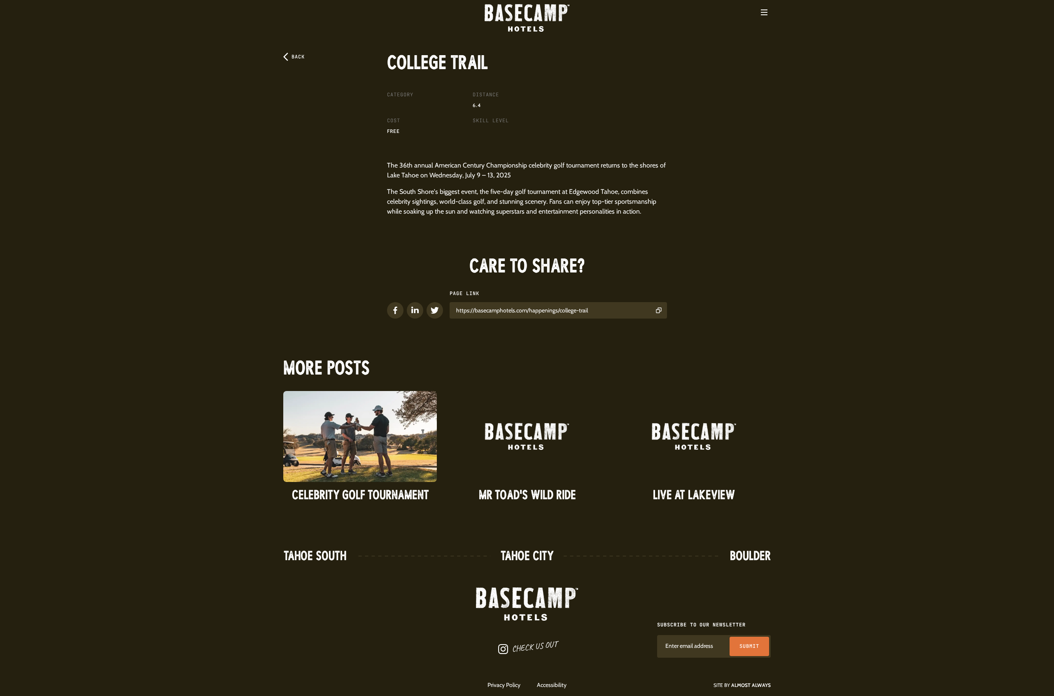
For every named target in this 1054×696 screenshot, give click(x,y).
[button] (764, 12)
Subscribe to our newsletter (701, 625)
